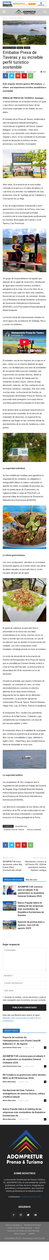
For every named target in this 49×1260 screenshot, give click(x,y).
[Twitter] (28, 1215)
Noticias (19, 48)
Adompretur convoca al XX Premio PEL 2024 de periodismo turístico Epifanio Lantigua (35, 865)
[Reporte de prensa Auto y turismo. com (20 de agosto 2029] (9, 925)
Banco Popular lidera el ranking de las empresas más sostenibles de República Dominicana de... (24, 1112)
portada (27, 48)
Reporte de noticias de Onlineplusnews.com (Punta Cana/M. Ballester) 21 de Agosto (22, 1040)
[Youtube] (35, 1215)
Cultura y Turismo (9, 48)
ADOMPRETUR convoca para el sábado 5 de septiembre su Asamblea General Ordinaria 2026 (24, 1059)
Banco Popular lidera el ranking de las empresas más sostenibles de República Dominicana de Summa (31, 909)
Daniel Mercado (21, 826)
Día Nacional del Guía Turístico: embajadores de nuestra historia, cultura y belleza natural (24, 1093)
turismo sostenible (34, 829)
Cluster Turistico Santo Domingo (19, 1228)
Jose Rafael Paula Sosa (15, 72)
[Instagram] (21, 1215)
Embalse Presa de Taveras (14, 829)
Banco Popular (20, 1233)
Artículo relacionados (13, 880)
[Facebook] (13, 1215)
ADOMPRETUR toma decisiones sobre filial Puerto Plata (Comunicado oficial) (12, 865)
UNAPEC (31, 1233)
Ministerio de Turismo (32, 1225)
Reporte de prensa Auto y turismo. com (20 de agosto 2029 (31, 925)
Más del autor (31, 880)
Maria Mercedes (9, 1082)
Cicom (37, 1228)
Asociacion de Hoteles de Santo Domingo (23, 1231)
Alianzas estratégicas (14, 1225)
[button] (45, 11)
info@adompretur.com (31, 1196)
